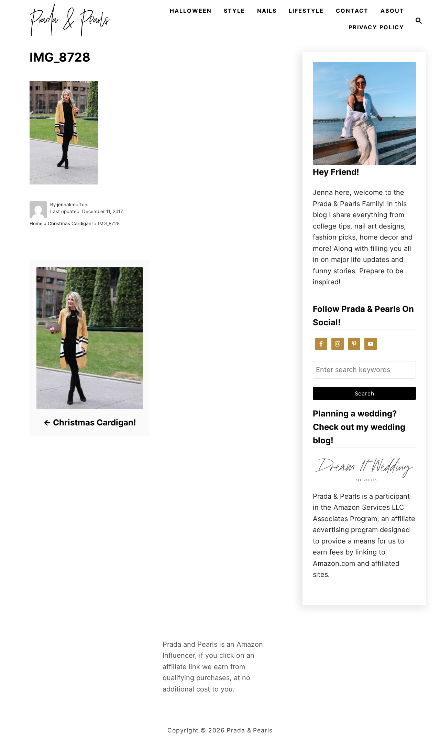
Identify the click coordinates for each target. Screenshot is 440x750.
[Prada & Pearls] (68, 20)
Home (36, 223)
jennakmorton (72, 204)
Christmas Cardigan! (70, 223)
